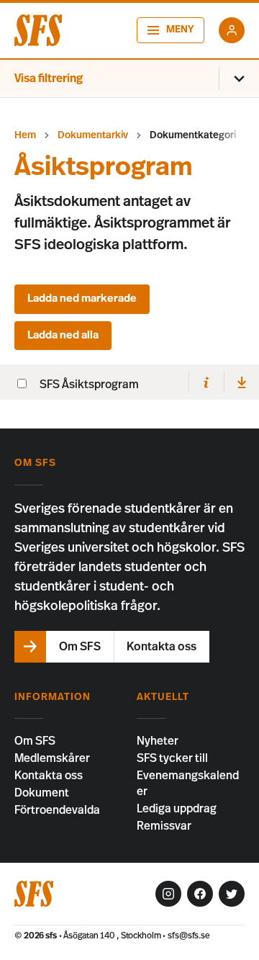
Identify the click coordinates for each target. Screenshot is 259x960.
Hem (25, 135)
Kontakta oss (48, 775)
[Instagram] (168, 894)
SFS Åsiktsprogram (89, 384)
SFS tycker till (172, 758)
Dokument (41, 793)
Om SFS (34, 741)
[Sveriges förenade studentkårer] (38, 30)
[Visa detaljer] (206, 382)
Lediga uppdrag (177, 809)
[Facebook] (200, 894)
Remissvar (164, 826)
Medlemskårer (52, 758)
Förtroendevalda (57, 810)
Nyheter (157, 741)
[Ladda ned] (241, 382)
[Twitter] (232, 894)
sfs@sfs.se (189, 935)
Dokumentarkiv (93, 135)
